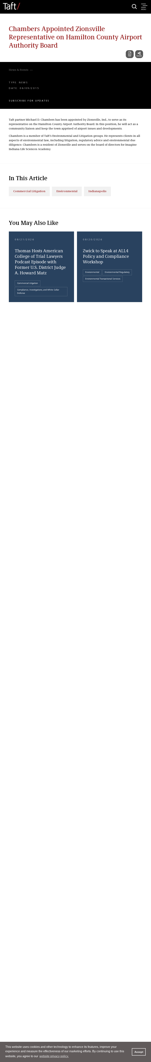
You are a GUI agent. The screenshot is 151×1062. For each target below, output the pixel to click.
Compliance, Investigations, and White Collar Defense (38, 291)
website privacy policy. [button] (54, 1056)
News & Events (18, 70)
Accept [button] (138, 1051)
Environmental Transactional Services (102, 279)
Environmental (66, 191)
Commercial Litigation (29, 191)
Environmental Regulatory (117, 272)
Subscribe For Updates (29, 100)
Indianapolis (97, 191)
